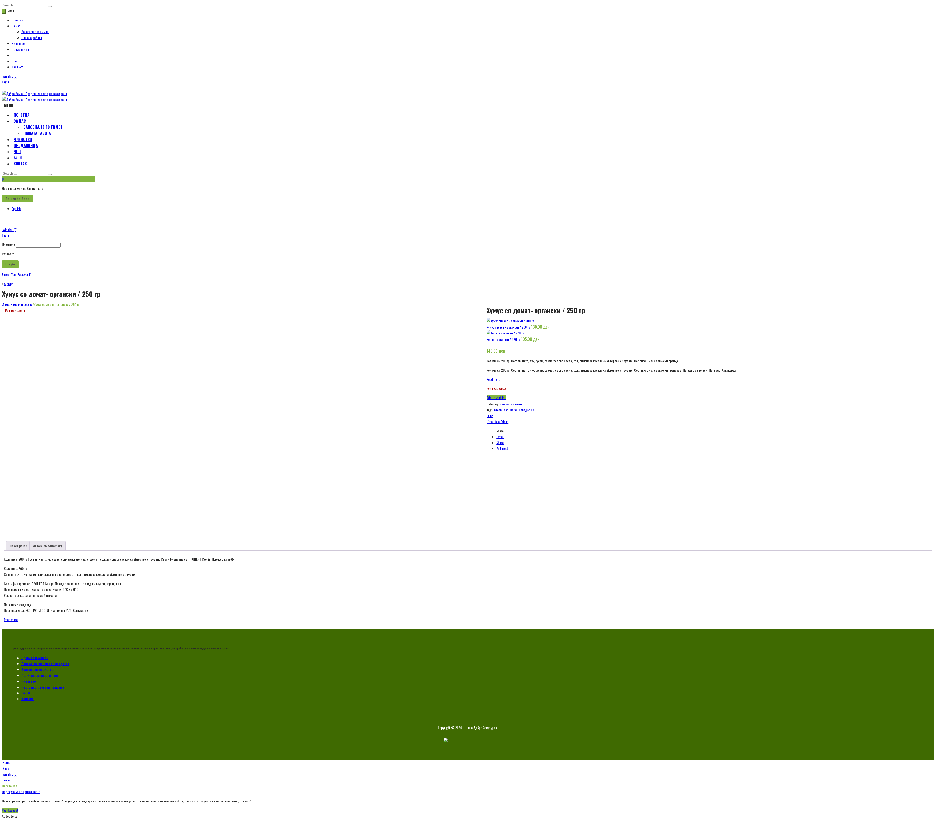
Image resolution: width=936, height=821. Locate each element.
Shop (5, 768)
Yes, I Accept (10, 810)
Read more (493, 379)
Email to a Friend (497, 421)
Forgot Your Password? (17, 274)
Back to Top (9, 785)
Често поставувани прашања (42, 686)
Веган (513, 409)
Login (5, 81)
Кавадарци (526, 409)
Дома (5, 304)
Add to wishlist (496, 397)
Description (19, 545)
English (16, 208)
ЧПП (15, 55)
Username (8, 244)
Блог (15, 60)
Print (490, 415)
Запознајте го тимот (35, 31)
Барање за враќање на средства (45, 663)
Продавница (20, 49)
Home (6, 762)
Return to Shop (17, 198)
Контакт (17, 66)
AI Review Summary (47, 545)
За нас (16, 25)
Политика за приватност (39, 675)
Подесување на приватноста (21, 791)
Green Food (501, 409)
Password (8, 253)
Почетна (17, 19)
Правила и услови (34, 657)
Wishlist (9, 76)
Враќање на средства (37, 669)
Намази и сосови (21, 304)
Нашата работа (31, 37)
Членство (18, 43)
